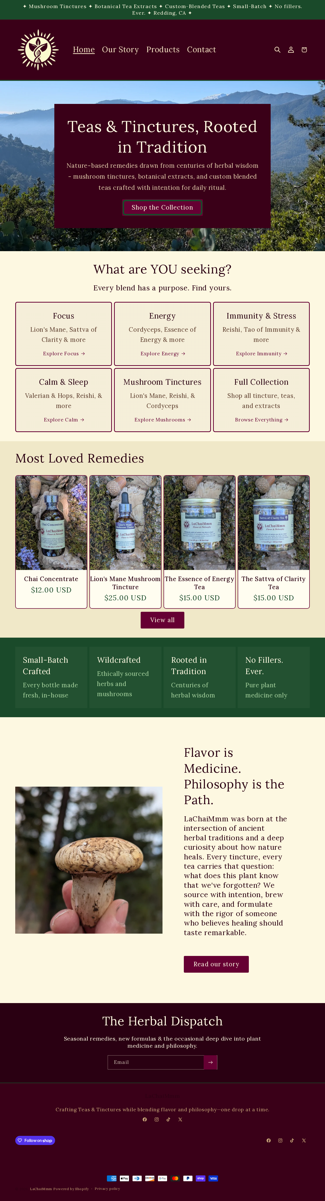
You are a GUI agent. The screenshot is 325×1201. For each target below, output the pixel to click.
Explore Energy (160, 353)
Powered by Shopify (71, 1189)
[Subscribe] (210, 1062)
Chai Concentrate (51, 579)
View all (162, 620)
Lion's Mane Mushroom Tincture (125, 583)
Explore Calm (61, 420)
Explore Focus (61, 353)
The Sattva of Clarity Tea (273, 583)
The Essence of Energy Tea (199, 583)
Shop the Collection (162, 207)
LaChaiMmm (41, 1189)
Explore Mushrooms (160, 420)
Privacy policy (107, 1189)
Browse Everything (258, 420)
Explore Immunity (259, 353)
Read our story (216, 964)
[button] (277, 50)
